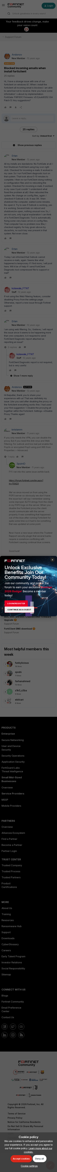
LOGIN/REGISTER (16, 603)
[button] (28, 1165)
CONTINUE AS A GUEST (19, 609)
